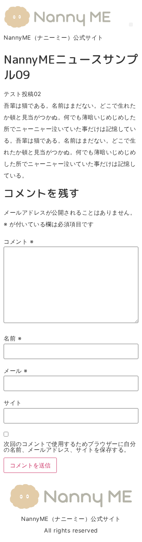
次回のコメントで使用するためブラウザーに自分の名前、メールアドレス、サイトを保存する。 (70, 447)
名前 (12, 338)
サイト (13, 403)
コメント (18, 241)
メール (16, 371)
